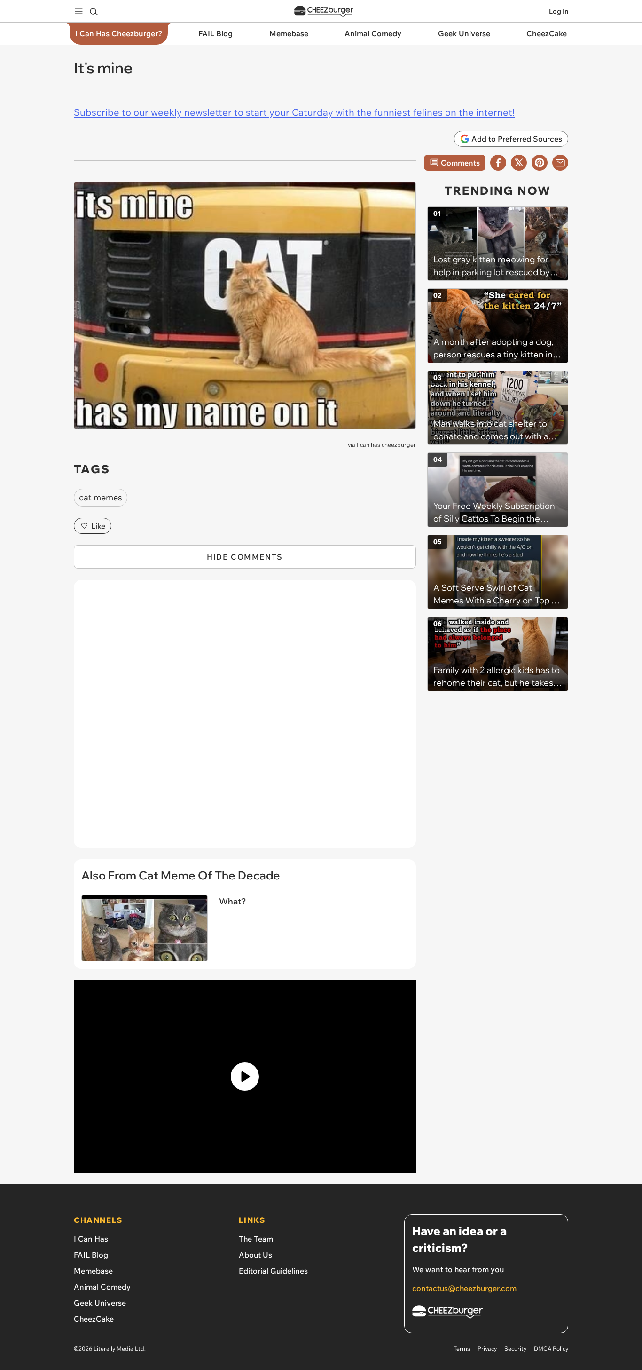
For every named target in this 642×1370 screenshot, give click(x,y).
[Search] (93, 11)
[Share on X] (519, 163)
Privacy (487, 1348)
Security (515, 1348)
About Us (255, 1254)
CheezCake (94, 1318)
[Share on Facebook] (498, 163)
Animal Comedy (102, 1286)
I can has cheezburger (386, 444)
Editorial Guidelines (273, 1270)
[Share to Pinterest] (540, 163)
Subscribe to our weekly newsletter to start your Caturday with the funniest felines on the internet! (294, 112)
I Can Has (91, 1238)
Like (98, 526)
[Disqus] (244, 719)
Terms (462, 1348)
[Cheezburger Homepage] (323, 11)
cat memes (100, 497)
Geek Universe (100, 1302)
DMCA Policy (551, 1348)
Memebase (93, 1270)
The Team (256, 1238)
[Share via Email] (560, 163)
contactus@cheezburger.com (464, 1288)
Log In (558, 11)
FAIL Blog (91, 1254)
